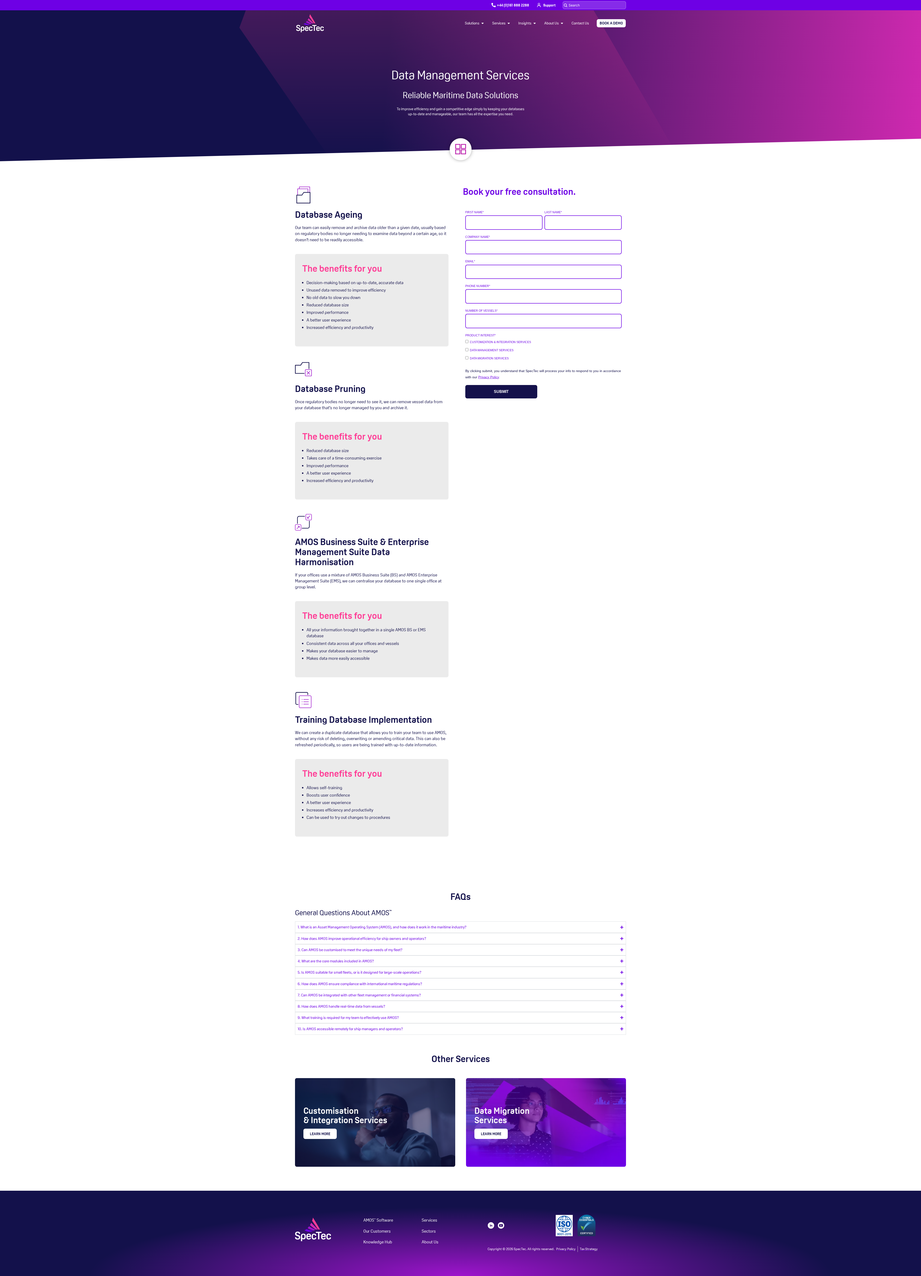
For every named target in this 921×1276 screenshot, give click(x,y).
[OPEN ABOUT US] (562, 23)
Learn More (320, 1134)
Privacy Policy (488, 377)
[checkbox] (543, 350)
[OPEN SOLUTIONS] (482, 23)
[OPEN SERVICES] (509, 23)
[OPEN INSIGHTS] (535, 23)
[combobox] (594, 5)
